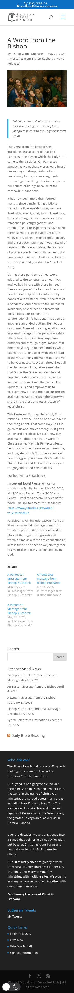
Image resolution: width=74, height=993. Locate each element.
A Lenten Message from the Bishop (31, 697)
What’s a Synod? (21, 946)
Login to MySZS (20, 934)
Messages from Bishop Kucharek (32, 59)
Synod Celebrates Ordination (27, 720)
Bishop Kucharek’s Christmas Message (33, 709)
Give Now (16, 940)
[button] (11, 987)
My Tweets (14, 916)
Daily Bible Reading (28, 735)
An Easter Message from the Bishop (32, 686)
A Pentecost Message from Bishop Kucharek (19, 578)
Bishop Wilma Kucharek (28, 54)
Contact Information (24, 953)
